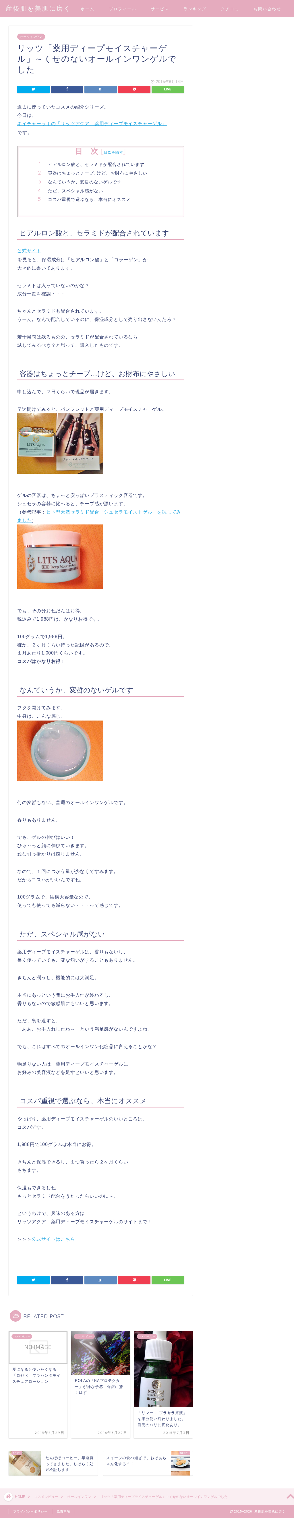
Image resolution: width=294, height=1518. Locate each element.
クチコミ (230, 8)
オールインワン (31, 36)
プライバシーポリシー (30, 1511)
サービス (160, 8)
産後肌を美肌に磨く (38, 8)
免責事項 (63, 1511)
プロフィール (122, 8)
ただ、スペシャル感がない (75, 190)
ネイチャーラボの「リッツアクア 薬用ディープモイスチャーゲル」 (92, 123)
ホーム (87, 8)
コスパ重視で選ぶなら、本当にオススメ (89, 199)
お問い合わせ (267, 8)
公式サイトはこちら (53, 1239)
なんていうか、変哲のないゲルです (84, 182)
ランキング (194, 8)
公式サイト (29, 250)
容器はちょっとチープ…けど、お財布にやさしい (97, 173)
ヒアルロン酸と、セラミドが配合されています (96, 164)
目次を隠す (113, 152)
